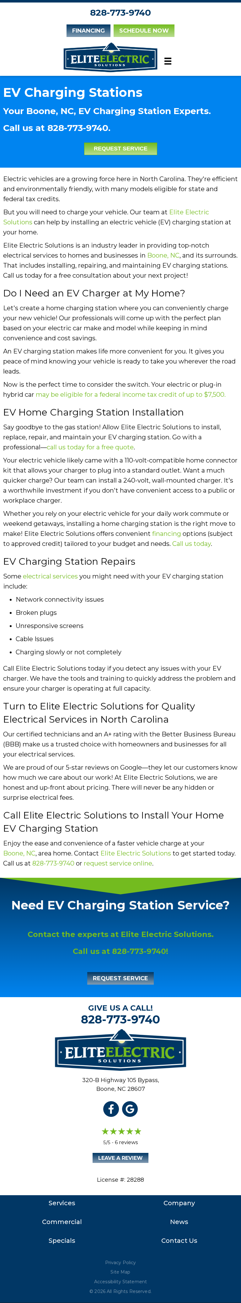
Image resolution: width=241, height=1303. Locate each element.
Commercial (62, 1222)
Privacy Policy (120, 1262)
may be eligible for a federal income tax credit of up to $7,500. (131, 394)
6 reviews (126, 1142)
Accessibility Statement (120, 1282)
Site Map (120, 1272)
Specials (62, 1240)
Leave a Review (120, 1158)
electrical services (50, 576)
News (179, 1222)
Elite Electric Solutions (135, 853)
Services (62, 1203)
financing (166, 533)
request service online (118, 863)
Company (179, 1203)
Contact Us (179, 1240)
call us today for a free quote (90, 447)
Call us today (191, 543)
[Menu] (167, 61)
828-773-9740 (120, 12)
